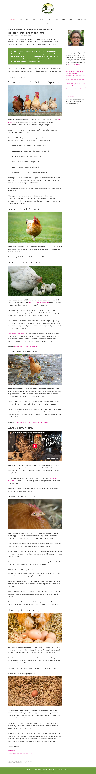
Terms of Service (38, 769)
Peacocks (42, 19)
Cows (20, 19)
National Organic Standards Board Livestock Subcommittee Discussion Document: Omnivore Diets (28, 757)
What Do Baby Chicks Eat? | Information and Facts (31, 422)
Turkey (71, 19)
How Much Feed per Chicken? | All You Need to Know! (20, 761)
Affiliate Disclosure (53, 769)
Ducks (27, 19)
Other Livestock (81, 19)
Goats (50, 19)
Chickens (12, 19)
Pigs (57, 19)
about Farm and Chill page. (74, 64)
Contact (45, 769)
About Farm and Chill (64, 769)
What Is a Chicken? (12, 750)
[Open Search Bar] (48, 24)
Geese (34, 19)
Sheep (63, 19)
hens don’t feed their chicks (39, 302)
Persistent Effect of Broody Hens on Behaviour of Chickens (20, 753)
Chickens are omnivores (16, 334)
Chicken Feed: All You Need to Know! (26, 346)
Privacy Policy (30, 769)
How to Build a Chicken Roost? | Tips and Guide (19, 762)
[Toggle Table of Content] (24, 77)
